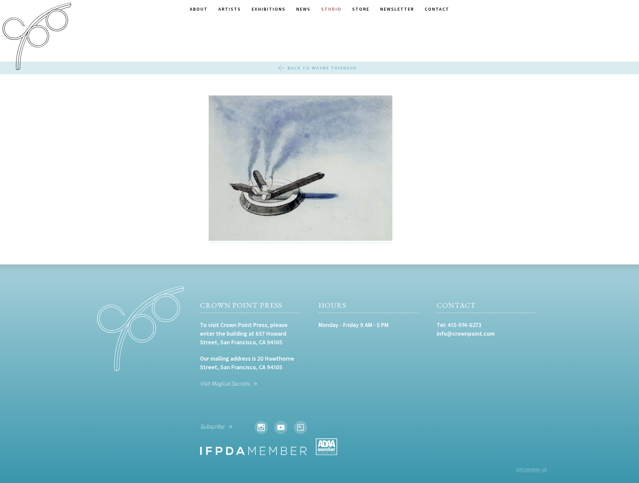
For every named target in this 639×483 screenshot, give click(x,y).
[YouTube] (281, 427)
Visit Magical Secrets (224, 383)
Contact (437, 9)
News (303, 9)
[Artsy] (300, 427)
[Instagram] (261, 427)
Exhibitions (269, 9)
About (199, 9)
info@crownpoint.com (466, 333)
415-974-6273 (464, 325)
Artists (229, 9)
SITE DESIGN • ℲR (531, 470)
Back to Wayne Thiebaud (322, 68)
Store (360, 9)
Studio (331, 9)
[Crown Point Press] (37, 37)
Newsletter (397, 9)
